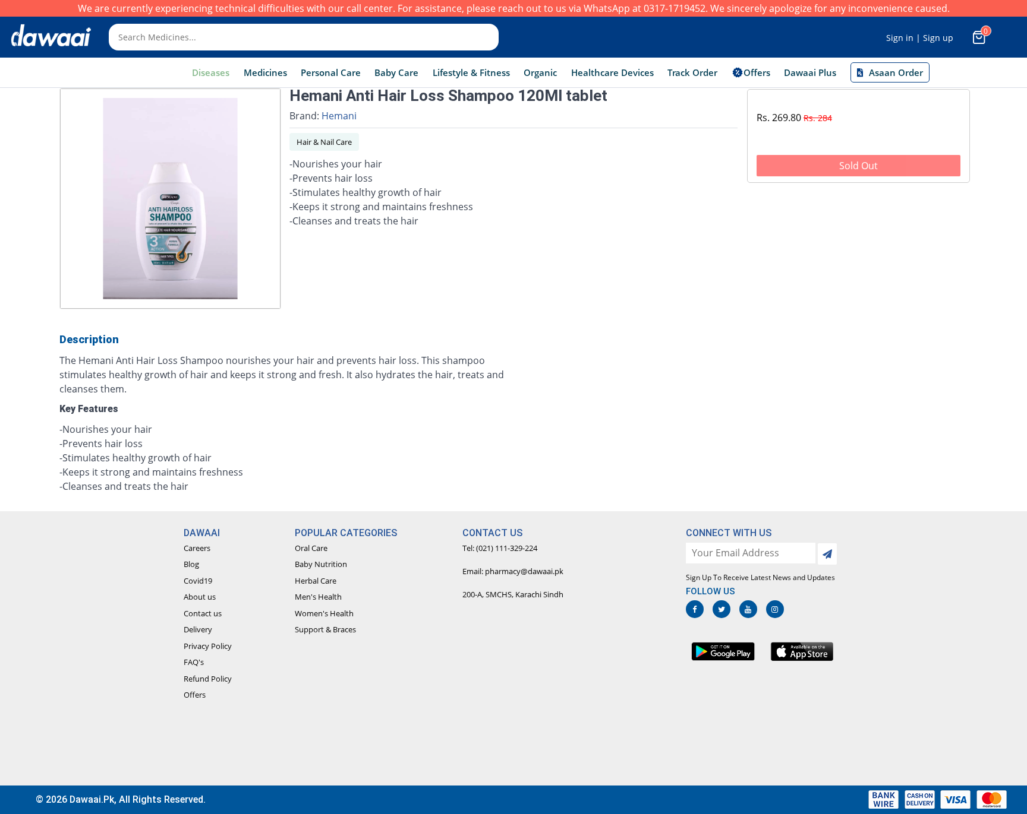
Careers (197, 548)
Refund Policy (208, 678)
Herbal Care (315, 580)
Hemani (339, 115)
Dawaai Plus (810, 72)
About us (200, 596)
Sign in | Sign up (919, 37)
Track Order (692, 72)
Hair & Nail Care (324, 142)
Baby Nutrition (321, 564)
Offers (195, 694)
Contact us (203, 613)
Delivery (198, 629)
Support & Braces (325, 629)
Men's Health (318, 596)
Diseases (210, 72)
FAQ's (194, 662)
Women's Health (324, 613)
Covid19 (198, 580)
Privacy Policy (208, 646)
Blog (191, 564)
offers (757, 72)
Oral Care (311, 548)
